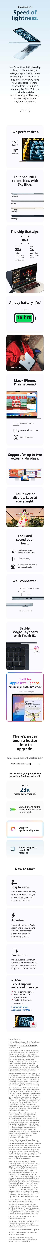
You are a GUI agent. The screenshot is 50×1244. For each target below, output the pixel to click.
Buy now (25, 110)
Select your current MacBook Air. (25, 758)
